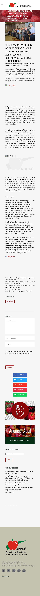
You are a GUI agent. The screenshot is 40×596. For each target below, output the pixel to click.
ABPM (7, 65)
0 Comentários (15, 65)
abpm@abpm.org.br (28, 566)
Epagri (12, 296)
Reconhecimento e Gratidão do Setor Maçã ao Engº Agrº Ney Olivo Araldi (19, 489)
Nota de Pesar (9, 492)
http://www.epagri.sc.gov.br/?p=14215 (20, 291)
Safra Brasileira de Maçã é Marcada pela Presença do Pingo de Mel (17, 484)
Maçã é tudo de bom (25, 64)
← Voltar (10, 301)
